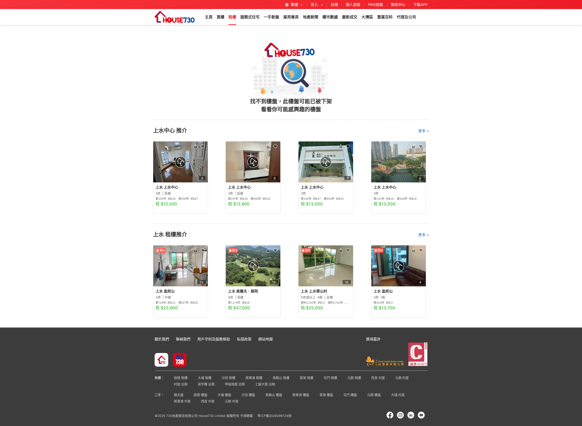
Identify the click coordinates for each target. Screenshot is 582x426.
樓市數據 (330, 17)
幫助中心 (398, 4)
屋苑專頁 (291, 17)
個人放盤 (353, 4)
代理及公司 (406, 17)
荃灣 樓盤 (326, 395)
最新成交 (349, 17)
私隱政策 (244, 339)
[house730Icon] (161, 360)
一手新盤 (271, 17)
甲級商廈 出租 (235, 384)
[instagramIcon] (400, 415)
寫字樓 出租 (206, 384)
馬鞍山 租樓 (281, 378)
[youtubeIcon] (421, 415)
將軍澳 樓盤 (300, 395)
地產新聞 (310, 17)
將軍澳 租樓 (254, 378)
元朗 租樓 (354, 378)
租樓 (232, 17)
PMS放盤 (375, 4)
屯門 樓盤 (350, 395)
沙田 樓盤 (248, 395)
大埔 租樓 (204, 378)
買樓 (220, 17)
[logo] (175, 17)
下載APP (420, 4)
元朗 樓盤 (374, 395)
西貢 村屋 (378, 378)
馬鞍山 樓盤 (273, 395)
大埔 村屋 (398, 395)
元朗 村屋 (402, 378)
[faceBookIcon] (389, 415)
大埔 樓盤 (224, 395)
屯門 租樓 (330, 378)
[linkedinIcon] (410, 415)
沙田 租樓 (228, 378)
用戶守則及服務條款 (213, 339)
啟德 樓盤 (200, 395)
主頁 (209, 17)
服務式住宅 (250, 17)
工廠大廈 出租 (265, 384)
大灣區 (367, 17)
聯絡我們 (183, 339)
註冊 (334, 4)
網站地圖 (265, 339)
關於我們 (162, 339)
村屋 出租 (181, 384)
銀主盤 (178, 395)
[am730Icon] (177, 360)
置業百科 (385, 17)
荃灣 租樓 (306, 378)
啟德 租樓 (181, 378)
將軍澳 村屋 (182, 401)
